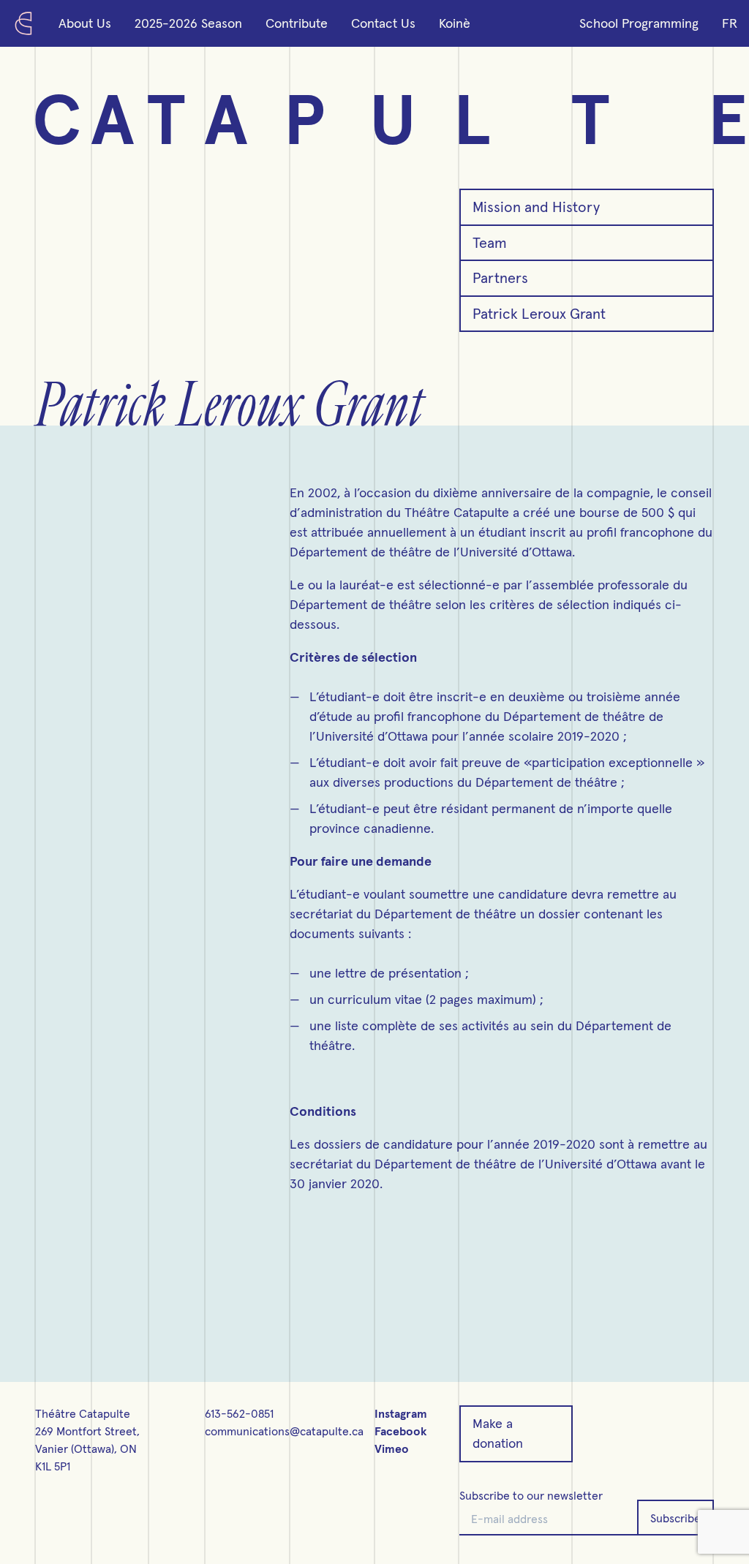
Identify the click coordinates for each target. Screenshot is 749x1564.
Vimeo (391, 1449)
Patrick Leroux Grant (539, 314)
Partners (500, 278)
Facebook (400, 1432)
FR (729, 24)
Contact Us (383, 24)
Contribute (297, 24)
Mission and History (536, 207)
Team (490, 243)
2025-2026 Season (188, 24)
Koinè (454, 24)
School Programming (639, 24)
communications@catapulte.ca (284, 1432)
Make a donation (498, 1434)
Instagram (400, 1414)
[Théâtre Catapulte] (23, 23)
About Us (85, 24)
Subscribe (675, 1519)
